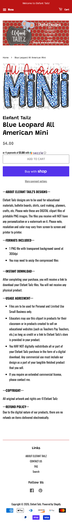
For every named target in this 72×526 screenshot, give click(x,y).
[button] (36, 153)
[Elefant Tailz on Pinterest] (40, 491)
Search (36, 471)
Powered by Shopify (51, 504)
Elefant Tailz (35, 504)
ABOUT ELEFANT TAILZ (36, 456)
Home (5, 57)
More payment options (36, 181)
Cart (66, 9)
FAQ (36, 466)
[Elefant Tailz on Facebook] (32, 491)
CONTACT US (36, 461)
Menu (10, 9)
